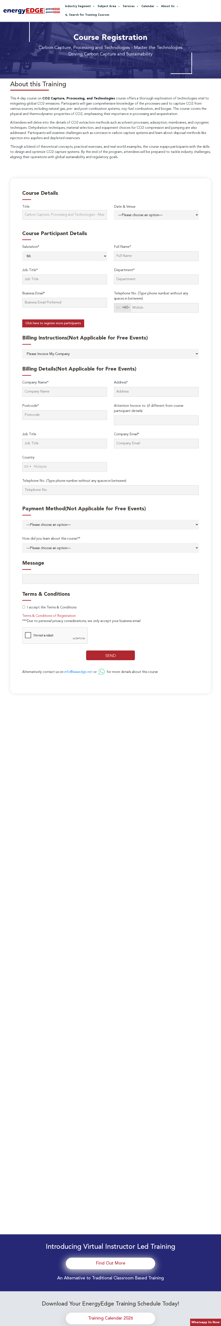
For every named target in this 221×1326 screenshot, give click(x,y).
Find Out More (110, 1263)
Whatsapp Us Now (205, 1322)
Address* (121, 382)
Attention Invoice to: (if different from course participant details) (148, 408)
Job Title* (30, 270)
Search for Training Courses (89, 15)
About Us (168, 6)
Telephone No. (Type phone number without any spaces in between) (151, 296)
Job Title (29, 434)
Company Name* (35, 382)
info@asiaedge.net (78, 672)
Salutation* (30, 247)
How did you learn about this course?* (51, 538)
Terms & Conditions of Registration (49, 616)
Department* (124, 270)
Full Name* (122, 247)
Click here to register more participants (53, 323)
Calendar (147, 6)
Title (26, 207)
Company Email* (126, 434)
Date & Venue (125, 207)
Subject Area (107, 6)
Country (28, 457)
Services (129, 6)
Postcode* (30, 406)
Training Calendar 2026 (110, 1318)
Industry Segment (78, 6)
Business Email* (33, 293)
